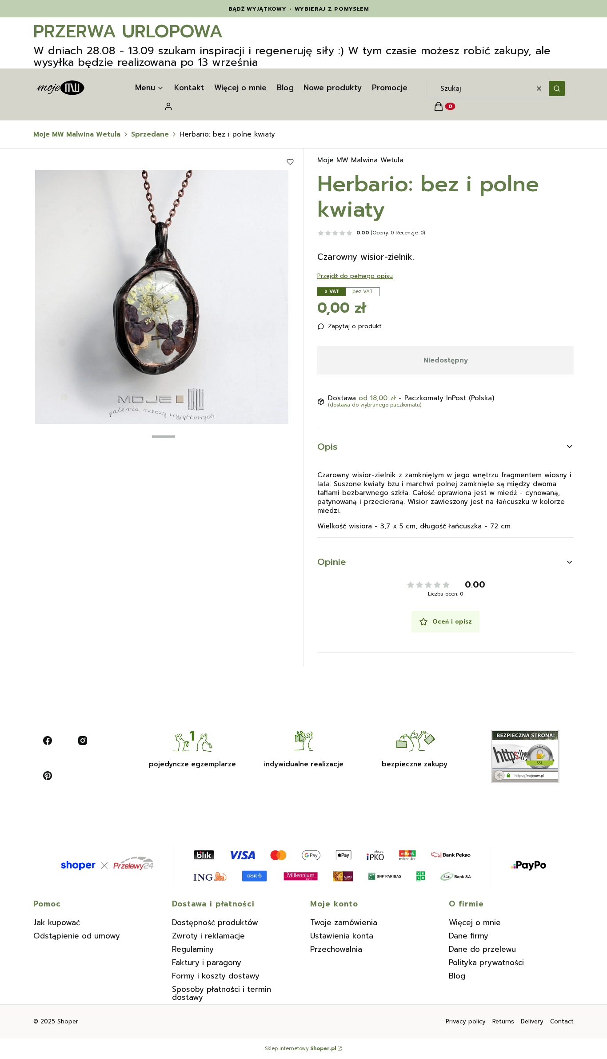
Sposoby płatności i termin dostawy (221, 993)
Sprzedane (150, 134)
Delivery (532, 1021)
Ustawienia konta (341, 936)
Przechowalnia (336, 949)
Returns (503, 1021)
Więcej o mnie (475, 922)
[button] (557, 88)
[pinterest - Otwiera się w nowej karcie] (47, 775)
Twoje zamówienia (343, 922)
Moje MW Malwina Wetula (76, 134)
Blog (457, 976)
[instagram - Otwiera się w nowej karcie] (82, 740)
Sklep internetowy (300, 1048)
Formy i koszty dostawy (216, 976)
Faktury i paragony (206, 962)
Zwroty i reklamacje (208, 936)
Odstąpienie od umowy (76, 936)
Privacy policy (466, 1021)
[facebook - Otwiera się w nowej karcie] (47, 740)
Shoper (67, 1021)
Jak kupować (56, 922)
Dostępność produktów (215, 922)
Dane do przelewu (482, 949)
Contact (562, 1021)
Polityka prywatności (486, 962)
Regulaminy (193, 949)
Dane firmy (468, 936)
